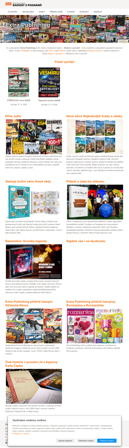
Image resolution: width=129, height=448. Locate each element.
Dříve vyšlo (13, 116)
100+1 (51, 51)
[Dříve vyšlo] (34, 136)
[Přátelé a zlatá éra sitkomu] (95, 202)
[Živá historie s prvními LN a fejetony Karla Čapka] (34, 386)
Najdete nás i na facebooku (85, 241)
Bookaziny (28, 12)
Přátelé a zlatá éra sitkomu (85, 181)
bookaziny (91, 51)
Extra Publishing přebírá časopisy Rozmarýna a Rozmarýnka (90, 303)
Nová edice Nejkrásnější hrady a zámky (94, 116)
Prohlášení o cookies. (21, 434)
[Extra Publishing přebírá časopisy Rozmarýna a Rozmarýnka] (95, 326)
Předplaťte (25, 51)
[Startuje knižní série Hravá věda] (34, 202)
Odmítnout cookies (86, 441)
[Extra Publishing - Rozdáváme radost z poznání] (23, 4)
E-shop (71, 12)
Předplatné (56, 12)
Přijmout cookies (107, 441)
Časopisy (13, 12)
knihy (99, 51)
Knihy (42, 12)
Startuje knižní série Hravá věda (28, 181)
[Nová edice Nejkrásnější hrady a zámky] (95, 136)
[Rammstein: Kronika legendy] (34, 261)
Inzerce (98, 12)
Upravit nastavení (65, 441)
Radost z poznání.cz (56, 53)
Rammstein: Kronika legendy (26, 241)
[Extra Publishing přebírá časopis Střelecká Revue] (34, 326)
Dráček (62, 51)
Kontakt (84, 12)
